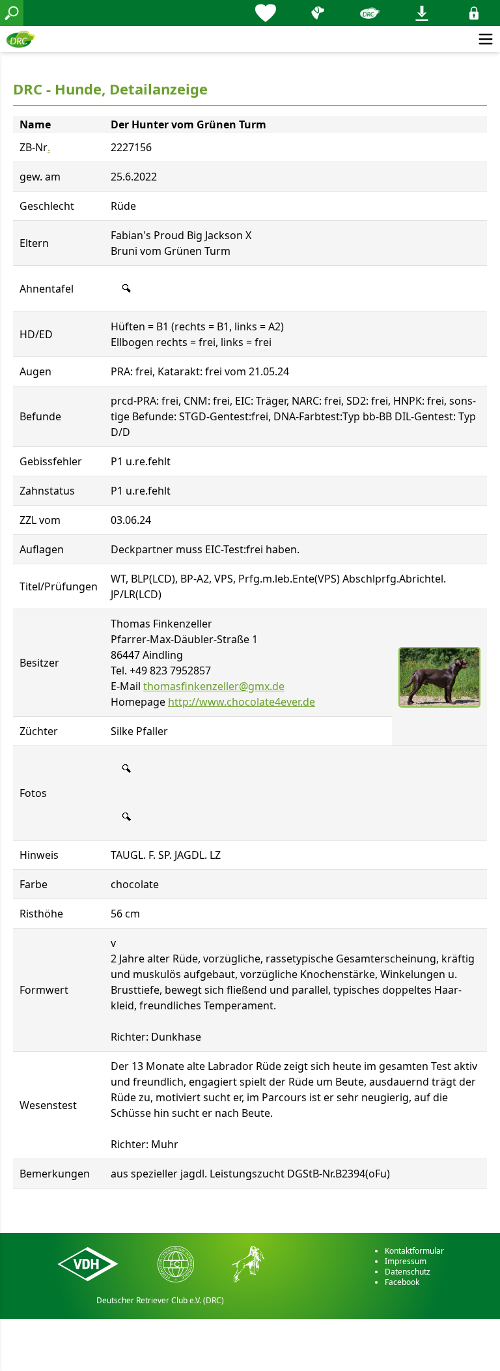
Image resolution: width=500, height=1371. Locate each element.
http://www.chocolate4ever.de (241, 702)
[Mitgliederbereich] (474, 13)
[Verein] (370, 13)
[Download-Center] (422, 13)
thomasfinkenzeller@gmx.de (214, 686)
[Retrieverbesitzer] (318, 13)
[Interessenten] (266, 13)
